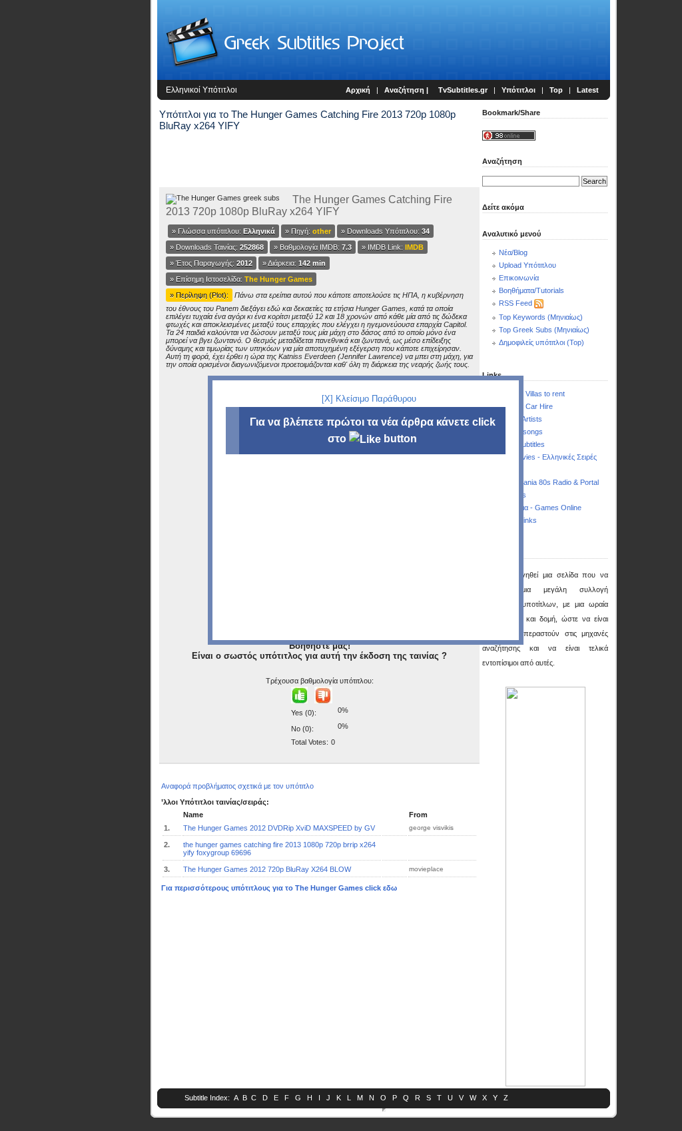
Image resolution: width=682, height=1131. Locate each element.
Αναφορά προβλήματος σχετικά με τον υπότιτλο (237, 786)
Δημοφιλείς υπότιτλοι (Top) (541, 342)
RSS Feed (515, 303)
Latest (588, 90)
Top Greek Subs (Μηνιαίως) (544, 330)
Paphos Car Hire (526, 406)
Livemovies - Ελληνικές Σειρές (548, 457)
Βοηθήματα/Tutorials (531, 290)
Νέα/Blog (513, 252)
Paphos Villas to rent (532, 394)
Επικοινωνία (519, 278)
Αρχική (358, 90)
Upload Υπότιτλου (527, 265)
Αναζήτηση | (407, 90)
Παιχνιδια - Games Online (540, 508)
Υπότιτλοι (518, 90)
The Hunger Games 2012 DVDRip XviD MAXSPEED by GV (279, 828)
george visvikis (431, 827)
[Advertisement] (77, 220)
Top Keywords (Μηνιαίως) (541, 317)
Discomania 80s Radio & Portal (549, 482)
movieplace (426, 869)
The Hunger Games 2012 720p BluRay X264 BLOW (267, 869)
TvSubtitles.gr (463, 90)
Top (556, 90)
